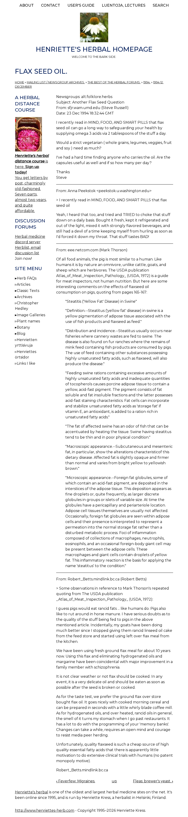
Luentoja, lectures (123, 5)
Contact (50, 5)
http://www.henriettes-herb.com (44, 810)
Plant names (28, 321)
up (114, 781)
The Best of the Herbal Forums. (114, 82)
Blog (21, 333)
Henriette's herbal (31, 792)
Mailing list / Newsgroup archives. (56, 82)
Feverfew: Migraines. (75, 781)
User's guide (80, 5)
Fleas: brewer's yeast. (153, 781)
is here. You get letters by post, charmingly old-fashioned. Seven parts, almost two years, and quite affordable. (32, 183)
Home (19, 82)
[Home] (94, 28)
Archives (24, 297)
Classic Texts (28, 290)
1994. (146, 82)
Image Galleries (31, 315)
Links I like (26, 363)
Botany (23, 327)
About (26, 5)
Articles (23, 284)
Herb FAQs (26, 278)
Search (161, 5)
